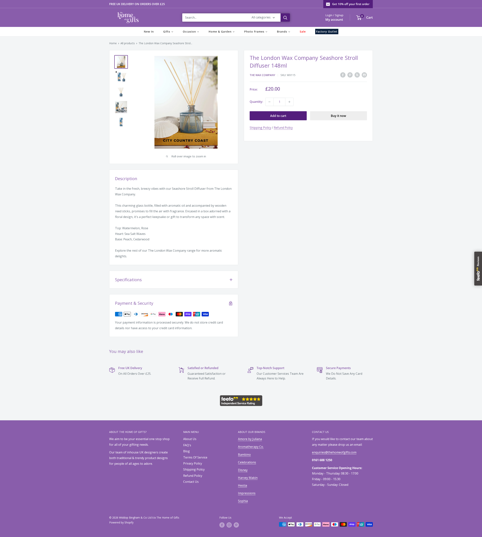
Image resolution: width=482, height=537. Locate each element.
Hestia (242, 485)
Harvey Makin (248, 478)
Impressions (246, 493)
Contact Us (191, 482)
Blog (186, 451)
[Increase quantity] (289, 102)
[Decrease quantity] (269, 102)
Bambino (244, 454)
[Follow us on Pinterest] (236, 524)
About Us (189, 439)
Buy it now (338, 116)
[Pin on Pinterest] (350, 75)
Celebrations (247, 462)
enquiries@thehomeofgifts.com (334, 452)
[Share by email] (364, 75)
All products (127, 43)
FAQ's (187, 445)
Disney (243, 470)
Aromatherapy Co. (251, 447)
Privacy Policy (192, 463)
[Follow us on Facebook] (222, 524)
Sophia (243, 501)
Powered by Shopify (121, 522)
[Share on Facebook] (342, 75)
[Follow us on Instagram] (229, 524)
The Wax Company (262, 75)
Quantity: (256, 102)
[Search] (285, 17)
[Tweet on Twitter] (357, 75)
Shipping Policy (260, 128)
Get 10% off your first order (350, 4)
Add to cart (278, 116)
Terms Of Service (195, 457)
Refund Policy (283, 128)
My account (334, 19)
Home (113, 43)
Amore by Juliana (250, 439)
